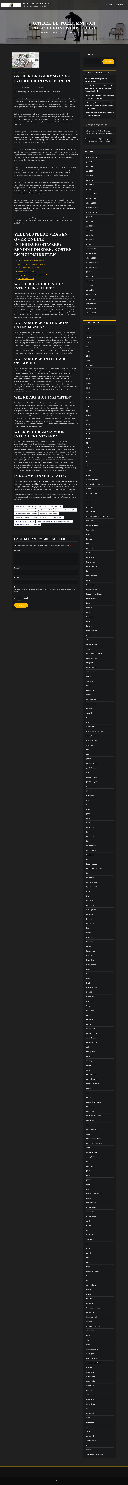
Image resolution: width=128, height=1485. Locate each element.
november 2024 (91, 253)
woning (88, 1418)
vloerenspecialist (92, 1349)
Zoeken (89, 54)
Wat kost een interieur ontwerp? (29, 268)
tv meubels (90, 1312)
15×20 (88, 342)
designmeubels (91, 667)
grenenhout (90, 795)
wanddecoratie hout (93, 1363)
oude (88, 1148)
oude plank (90, 1157)
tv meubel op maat (93, 1308)
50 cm (88, 406)
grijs (87, 804)
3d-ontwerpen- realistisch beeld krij (28, 506)
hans (88, 818)
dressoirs (89, 681)
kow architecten (92, 988)
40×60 (88, 402)
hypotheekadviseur (93, 887)
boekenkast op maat (93, 589)
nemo (88, 1107)
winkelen (37, 525)
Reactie (17, 551)
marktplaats (90, 1029)
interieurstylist (91, 905)
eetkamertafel (91, 704)
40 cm (88, 393)
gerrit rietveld (91, 768)
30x (87, 374)
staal (88, 1248)
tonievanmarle (21, 87)
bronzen (89, 608)
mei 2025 (89, 226)
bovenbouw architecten (94, 594)
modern (89, 1088)
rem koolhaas (91, 1203)
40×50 (88, 397)
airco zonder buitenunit (94, 484)
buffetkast (90, 617)
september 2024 (92, 263)
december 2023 (91, 304)
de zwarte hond (91, 644)
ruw (87, 1230)
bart (87, 544)
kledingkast (90, 960)
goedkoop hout (91, 777)
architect (89, 507)
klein (88, 969)
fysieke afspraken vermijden (65, 510)
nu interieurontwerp (93, 1116)
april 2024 (89, 285)
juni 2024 (89, 276)
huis (87, 873)
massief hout (90, 1038)
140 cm (88, 338)
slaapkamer (90, 1239)
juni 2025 (89, 221)
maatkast (89, 1020)
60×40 (88, 429)
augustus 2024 (91, 267)
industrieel (90, 901)
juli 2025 (89, 217)
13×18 (88, 333)
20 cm (88, 347)
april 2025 (89, 230)
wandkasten (90, 1372)
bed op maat (90, 562)
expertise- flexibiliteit (44, 510)
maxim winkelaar (92, 1042)
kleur (88, 978)
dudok (88, 695)
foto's (88, 754)
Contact (119, 5)
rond (88, 1221)
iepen (88, 891)
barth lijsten (90, 557)
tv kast (88, 1294)
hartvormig (90, 827)
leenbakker (90, 997)
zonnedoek (90, 1436)
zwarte (88, 1450)
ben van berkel (91, 567)
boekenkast (90, 585)
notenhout (90, 1111)
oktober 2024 (91, 258)
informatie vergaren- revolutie (26, 514)
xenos (88, 1427)
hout (88, 841)
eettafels (89, 713)
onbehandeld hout (93, 1129)
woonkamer (90, 1422)
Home (46, 32)
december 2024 (91, 249)
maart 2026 (90, 180)
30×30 (88, 383)
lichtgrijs (89, 1006)
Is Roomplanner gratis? (26, 278)
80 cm (88, 452)
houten (88, 859)
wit (87, 1409)
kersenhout (90, 942)
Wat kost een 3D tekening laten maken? (31, 264)
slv (87, 1244)
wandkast (89, 1367)
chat (46, 506)
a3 (87, 461)
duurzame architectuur (94, 699)
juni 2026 (89, 166)
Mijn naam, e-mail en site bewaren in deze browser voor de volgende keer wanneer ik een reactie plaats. (44, 590)
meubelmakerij (91, 1079)
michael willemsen (92, 1084)
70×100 (88, 448)
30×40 (88, 388)
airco (88, 475)
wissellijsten (90, 1404)
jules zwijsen (90, 923)
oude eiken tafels (92, 1152)
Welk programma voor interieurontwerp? (32, 275)
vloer (88, 1345)
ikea (87, 896)
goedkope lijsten (92, 782)
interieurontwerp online (49, 514)
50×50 (88, 415)
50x (87, 411)
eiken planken (91, 736)
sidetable (89, 1235)
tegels (88, 1267)
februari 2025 (91, 240)
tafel (87, 1258)
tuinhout (89, 1280)
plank (88, 1171)
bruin (88, 612)
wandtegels (90, 1386)
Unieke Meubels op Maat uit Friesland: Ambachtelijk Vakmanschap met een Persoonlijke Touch (98, 88)
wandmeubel (90, 1377)
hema (88, 832)
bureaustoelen (91, 631)
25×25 (88, 361)
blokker (89, 580)
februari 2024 (91, 295)
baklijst (88, 534)
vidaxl (88, 1335)
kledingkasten (91, 965)
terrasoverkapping (92, 1271)
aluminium (90, 498)
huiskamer (90, 878)
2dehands (89, 365)
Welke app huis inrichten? (27, 271)
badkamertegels (92, 525)
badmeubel (90, 530)
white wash (90, 1399)
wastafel (89, 1390)
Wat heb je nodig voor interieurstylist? (31, 261)
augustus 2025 (91, 212)
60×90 (88, 438)
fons (87, 750)
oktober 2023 (91, 313)
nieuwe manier (57, 517)
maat (88, 1015)
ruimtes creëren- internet (24, 521)
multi (88, 1093)
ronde (88, 1226)
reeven (88, 1198)
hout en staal (91, 846)
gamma (89, 759)
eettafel (89, 708)
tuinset (88, 1290)
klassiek (89, 956)
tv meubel (89, 1303)
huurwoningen (91, 882)
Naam (17, 568)
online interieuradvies (22, 72)
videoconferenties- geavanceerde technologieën (54, 521)
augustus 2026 (91, 157)
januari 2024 (90, 299)
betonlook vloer (91, 576)
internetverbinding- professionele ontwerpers (31, 517)
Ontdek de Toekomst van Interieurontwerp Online (69, 32)
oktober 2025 (91, 203)
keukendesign (91, 951)
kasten (88, 933)
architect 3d (90, 512)
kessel (88, 946)
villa (87, 1340)
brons (88, 603)
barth (88, 553)
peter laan (90, 1166)
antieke (88, 502)
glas (87, 772)
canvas (88, 635)
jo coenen (89, 914)
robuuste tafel (91, 1216)
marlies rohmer (91, 1033)
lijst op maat (90, 1010)
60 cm (88, 425)
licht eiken (89, 1001)
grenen (88, 791)
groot (88, 809)
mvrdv (88, 1097)
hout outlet (90, 855)
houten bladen (91, 864)
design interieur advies (94, 653)
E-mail (17, 577)
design (88, 649)
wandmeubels (91, 1381)
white (88, 1395)
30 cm (88, 370)
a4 (87, 466)
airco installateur (92, 480)
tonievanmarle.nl (37, 3)
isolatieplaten (91, 910)
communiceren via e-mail (24, 510)
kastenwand (90, 937)
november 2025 (91, 198)
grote (88, 814)
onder (88, 1134)
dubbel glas (90, 690)
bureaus (89, 626)
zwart (88, 1445)
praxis (88, 1180)
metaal (88, 1065)
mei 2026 (89, 171)
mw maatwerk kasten (93, 1102)
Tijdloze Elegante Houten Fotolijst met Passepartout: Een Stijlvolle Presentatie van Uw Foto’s (99, 105)
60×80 (88, 434)
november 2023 (91, 308)
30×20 (88, 379)
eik (87, 718)
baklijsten (89, 539)
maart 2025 (90, 235)
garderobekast (91, 763)
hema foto (90, 837)
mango (88, 1024)
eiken (88, 722)
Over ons (108, 5)
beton (88, 571)
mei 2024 (89, 281)
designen (89, 663)
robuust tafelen (91, 1212)
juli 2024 (89, 272)
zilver (88, 1431)
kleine (88, 974)
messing (89, 1061)
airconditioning (91, 493)
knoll (88, 983)
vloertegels (90, 1354)
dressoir (89, 676)
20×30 (88, 356)
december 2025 (91, 194)
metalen (89, 1070)
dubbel (88, 686)
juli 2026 (89, 162)
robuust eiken (91, 1207)
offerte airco (90, 1120)
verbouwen (90, 1331)
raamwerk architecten (94, 1193)
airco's (88, 489)
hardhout (89, 823)
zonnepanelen (91, 1441)
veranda (89, 1322)
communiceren (56, 506)
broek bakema (91, 599)
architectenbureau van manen (97, 516)
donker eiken (90, 672)
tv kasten (89, 1299)
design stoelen (91, 658)
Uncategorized (91, 1317)
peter (88, 1161)
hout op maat (91, 850)
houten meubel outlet (94, 869)
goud (88, 786)
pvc (87, 1189)
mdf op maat (90, 1052)
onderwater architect (93, 1139)
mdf (87, 1047)
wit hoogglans (91, 1413)
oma (87, 1125)
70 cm (88, 443)
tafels (88, 1262)
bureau (88, 621)
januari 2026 (90, 189)
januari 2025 (90, 244)
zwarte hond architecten (95, 1454)
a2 (87, 457)
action (88, 470)
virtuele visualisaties (22, 525)
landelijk (89, 992)
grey (87, 800)
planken (89, 1175)
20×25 (88, 351)
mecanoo (89, 1056)
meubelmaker (91, 1074)
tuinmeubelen (91, 1285)
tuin (87, 1276)
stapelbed (89, 1253)
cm (87, 640)
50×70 (88, 420)
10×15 (88, 329)
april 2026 (89, 176)
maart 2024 (90, 290)
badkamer (90, 521)
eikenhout (89, 745)
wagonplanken (91, 1358)
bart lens (89, 548)
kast (87, 928)
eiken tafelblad (91, 740)
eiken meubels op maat (94, 731)
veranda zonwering (93, 1326)
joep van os (90, 919)
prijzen (88, 1184)
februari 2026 (91, 185)
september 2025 (92, 208)
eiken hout (90, 727)
